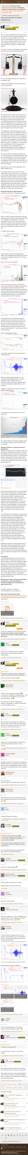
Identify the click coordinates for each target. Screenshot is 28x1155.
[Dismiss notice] (25, 6)
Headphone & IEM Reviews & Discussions (17, 1098)
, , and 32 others (14, 680)
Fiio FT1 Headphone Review (12, 1128)
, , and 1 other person (13, 709)
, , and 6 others (12, 1014)
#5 (26, 690)
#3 (26, 649)
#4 (26, 668)
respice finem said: (6, 833)
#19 (26, 1041)
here (5, 11)
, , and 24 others (13, 903)
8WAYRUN (18, 1153)
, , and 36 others (13, 803)
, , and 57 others (14, 639)
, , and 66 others (13, 618)
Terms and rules (11, 1147)
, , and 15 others (12, 1031)
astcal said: (4, 671)
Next (14, 1084)
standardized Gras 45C (14, 173)
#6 (26, 719)
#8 (26, 759)
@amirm (3, 745)
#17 (26, 932)
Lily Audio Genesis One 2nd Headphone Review (12, 1112)
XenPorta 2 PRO (4, 1153)
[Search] (26, 1)
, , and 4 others (12, 922)
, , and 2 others (14, 749)
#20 (26, 1065)
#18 (26, 1024)
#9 (26, 778)
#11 (26, 813)
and (8, 854)
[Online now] (4, 687)
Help (24, 1147)
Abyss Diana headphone (11, 284)
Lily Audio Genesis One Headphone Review (11, 1104)
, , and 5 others (12, 657)
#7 (26, 739)
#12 (26, 830)
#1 (26, 32)
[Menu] (2, 1)
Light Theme (5, 1145)
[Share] (24, 32)
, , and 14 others (14, 870)
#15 (26, 898)
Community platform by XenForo (13, 1151)
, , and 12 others (13, 1055)
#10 (26, 795)
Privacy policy (19, 1147)
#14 (26, 879)
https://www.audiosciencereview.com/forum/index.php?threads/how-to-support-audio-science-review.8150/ (14, 597)
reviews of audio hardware (10, 7)
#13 (26, 864)
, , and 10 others (12, 729)
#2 (26, 628)
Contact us (3, 1147)
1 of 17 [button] (9, 1084)
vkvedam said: (5, 1044)
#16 (26, 913)
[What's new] (23, 1)
